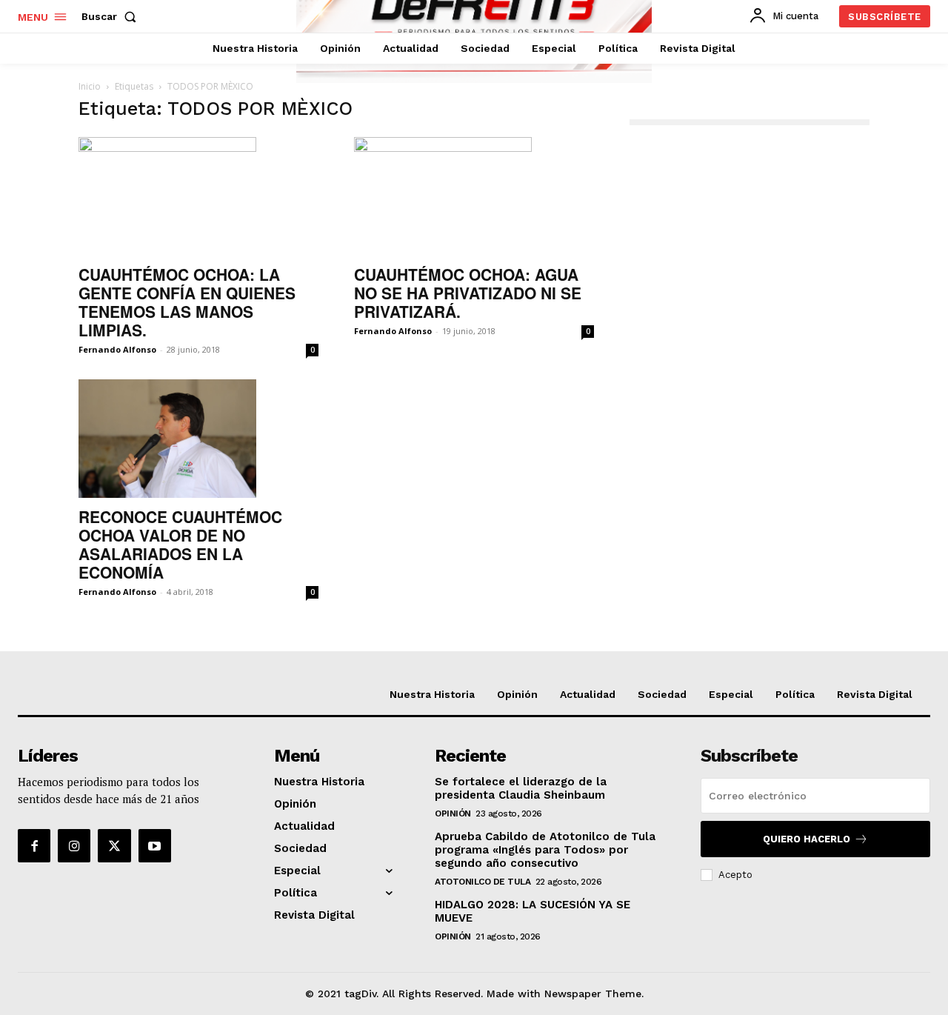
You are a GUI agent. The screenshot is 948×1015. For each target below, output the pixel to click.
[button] (111, 16)
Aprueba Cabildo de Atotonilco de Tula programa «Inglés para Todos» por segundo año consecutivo (545, 850)
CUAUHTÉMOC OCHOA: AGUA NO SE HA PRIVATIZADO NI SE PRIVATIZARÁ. (467, 292)
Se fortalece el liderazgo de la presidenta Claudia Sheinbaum (521, 788)
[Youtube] (154, 845)
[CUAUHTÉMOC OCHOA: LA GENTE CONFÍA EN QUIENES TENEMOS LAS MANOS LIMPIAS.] (198, 196)
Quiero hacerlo (806, 839)
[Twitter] (114, 845)
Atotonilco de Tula (482, 881)
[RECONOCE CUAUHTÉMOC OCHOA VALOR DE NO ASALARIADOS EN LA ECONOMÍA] (198, 438)
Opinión (453, 813)
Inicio (90, 86)
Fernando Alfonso (117, 349)
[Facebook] (34, 845)
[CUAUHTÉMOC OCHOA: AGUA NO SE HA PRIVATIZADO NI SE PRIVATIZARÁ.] (474, 196)
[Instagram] (74, 845)
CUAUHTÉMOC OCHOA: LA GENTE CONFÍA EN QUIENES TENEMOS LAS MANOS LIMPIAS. (187, 302)
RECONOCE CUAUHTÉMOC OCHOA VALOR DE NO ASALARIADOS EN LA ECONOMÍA (180, 544)
